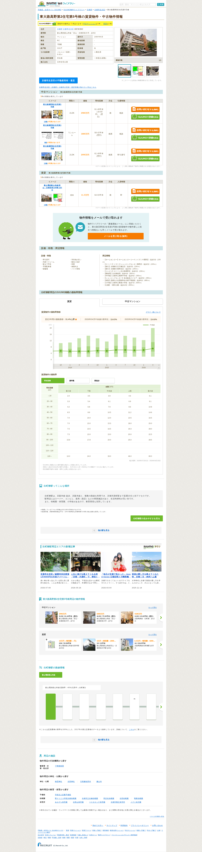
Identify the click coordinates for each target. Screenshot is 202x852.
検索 (162, 4)
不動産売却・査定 (63, 835)
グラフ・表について (153, 312)
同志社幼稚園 (108, 798)
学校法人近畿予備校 (63, 795)
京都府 (89, 10)
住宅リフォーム (50, 835)
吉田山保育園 (78, 802)
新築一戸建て (141, 830)
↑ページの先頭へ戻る (157, 816)
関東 (49, 837)
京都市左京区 (99, 10)
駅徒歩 (97, 381)
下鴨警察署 (59, 766)
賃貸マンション (75, 830)
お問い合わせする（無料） (145, 109)
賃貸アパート (86, 830)
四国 (72, 837)
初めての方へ (97, 825)
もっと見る (152, 607)
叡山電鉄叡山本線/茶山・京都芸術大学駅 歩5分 (52, 187)
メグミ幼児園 (136, 802)
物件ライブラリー (104, 835)
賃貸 (105, 24)
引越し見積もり (83, 835)
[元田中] (67, 707)
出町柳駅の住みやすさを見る (146, 518)
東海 (63, 837)
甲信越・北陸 (56, 837)
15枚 (46, 163)
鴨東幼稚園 (138, 798)
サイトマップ (111, 825)
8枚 (45, 142)
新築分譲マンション (117, 830)
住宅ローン (93, 835)
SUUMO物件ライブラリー (74, 10)
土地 (158, 830)
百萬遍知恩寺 (85, 781)
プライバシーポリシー (140, 825)
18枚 (46, 121)
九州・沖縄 (83, 837)
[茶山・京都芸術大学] (84, 707)
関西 (68, 837)
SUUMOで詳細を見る (145, 117)
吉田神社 (71, 781)
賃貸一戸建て (96, 830)
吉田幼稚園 (124, 798)
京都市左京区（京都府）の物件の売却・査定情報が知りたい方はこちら (67, 87)
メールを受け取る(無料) (116, 236)
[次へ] (161, 618)
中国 (76, 837)
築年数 (71, 381)
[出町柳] (51, 707)
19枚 (46, 205)
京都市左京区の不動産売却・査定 (58, 80)
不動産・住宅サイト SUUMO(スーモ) (50, 830)
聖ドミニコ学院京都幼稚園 (65, 798)
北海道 (40, 837)
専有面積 (47, 381)
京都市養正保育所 (118, 802)
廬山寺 (99, 781)
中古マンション (89, 24)
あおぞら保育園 (61, 802)
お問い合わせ (157, 825)
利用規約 (124, 825)
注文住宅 (41, 835)
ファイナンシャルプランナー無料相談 (124, 835)
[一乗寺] (101, 707)
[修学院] (118, 707)
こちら (131, 729)
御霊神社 (58, 781)
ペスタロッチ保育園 (97, 802)
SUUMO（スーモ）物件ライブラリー (56, 3)
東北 (45, 837)
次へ (161, 707)
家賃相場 (106, 830)
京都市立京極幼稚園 (90, 798)
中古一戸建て (151, 830)
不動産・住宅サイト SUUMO (49, 10)
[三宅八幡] (151, 707)
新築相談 (73, 835)
